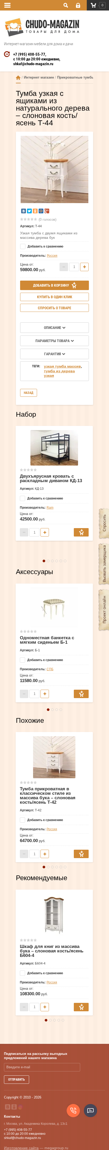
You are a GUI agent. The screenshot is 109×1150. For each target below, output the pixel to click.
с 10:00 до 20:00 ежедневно (36, 59)
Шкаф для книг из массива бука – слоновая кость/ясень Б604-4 (51, 951)
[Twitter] (29, 211)
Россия (52, 255)
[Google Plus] (46, 211)
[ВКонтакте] (23, 211)
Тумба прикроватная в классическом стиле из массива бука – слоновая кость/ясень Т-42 (47, 795)
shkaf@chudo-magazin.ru (33, 63)
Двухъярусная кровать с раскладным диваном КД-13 (51, 478)
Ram (50, 507)
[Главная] (18, 77)
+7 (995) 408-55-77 (29, 54)
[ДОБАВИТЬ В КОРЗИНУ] (81, 532)
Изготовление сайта (21, 1148)
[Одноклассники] (35, 211)
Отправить (16, 1079)
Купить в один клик (54, 297)
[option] (54, 169)
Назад (28, 393)
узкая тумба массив (62, 366)
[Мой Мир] (41, 211)
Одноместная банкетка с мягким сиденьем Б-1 (47, 640)
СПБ (50, 669)
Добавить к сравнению (45, 246)
